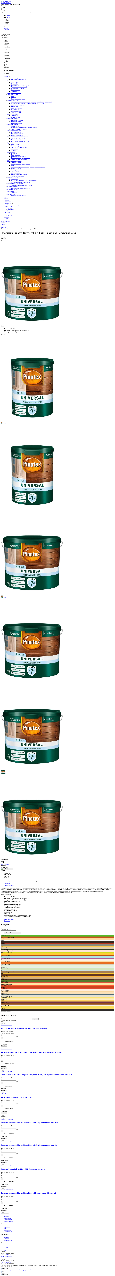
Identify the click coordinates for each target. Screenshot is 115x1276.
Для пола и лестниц (16, 123)
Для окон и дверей (16, 121)
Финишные (14, 192)
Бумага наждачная (16, 162)
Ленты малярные (16, 173)
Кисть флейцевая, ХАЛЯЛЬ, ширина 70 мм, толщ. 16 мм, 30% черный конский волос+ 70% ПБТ (36, 1075)
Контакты (7, 214)
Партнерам (7, 207)
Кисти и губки (15, 171)
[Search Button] (30, 12)
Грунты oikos (14, 84)
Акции (6, 198)
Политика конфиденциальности (10, 1270)
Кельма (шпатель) (16, 170)
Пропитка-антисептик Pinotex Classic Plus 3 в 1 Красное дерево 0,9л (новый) (28, 1193)
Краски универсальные (14, 130)
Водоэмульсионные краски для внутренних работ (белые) (27, 103)
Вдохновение (8, 203)
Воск (12, 96)
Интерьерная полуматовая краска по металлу (24, 127)
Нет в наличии (5, 864)
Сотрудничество (8, 1221)
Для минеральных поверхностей (20, 85)
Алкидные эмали (16, 132)
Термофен (14, 150)
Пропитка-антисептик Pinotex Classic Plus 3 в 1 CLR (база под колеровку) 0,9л (29, 1123)
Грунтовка (10, 81)
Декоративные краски (17, 133)
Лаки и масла (11, 152)
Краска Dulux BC (16, 111)
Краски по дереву (12, 118)
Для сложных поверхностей (19, 87)
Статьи (6, 218)
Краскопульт (11, 143)
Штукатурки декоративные (18, 195)
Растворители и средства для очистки (21, 185)
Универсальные (15, 90)
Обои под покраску (13, 179)
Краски (6, 1228)
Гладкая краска (15, 126)
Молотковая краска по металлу (20, 129)
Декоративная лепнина (14, 93)
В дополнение (15, 144)
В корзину (3, 1045)
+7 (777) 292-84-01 (6, 1254)
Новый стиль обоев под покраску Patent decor (24, 180)
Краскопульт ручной (16, 146)
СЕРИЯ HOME (15, 117)
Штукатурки (11, 194)
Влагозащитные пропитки (18, 79)
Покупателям (8, 1219)
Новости (6, 217)
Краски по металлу (12, 124)
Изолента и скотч (16, 168)
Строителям (10, 211)
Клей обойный (15, 115)
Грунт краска (14, 82)
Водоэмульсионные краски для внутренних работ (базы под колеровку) (31, 102)
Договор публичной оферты (27, 1270)
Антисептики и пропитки (14, 78)
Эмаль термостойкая (17, 139)
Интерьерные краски (13, 100)
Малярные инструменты (14, 161)
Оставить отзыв (8, 215)
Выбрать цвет (8, 869)
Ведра (12, 165)
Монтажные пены (12, 177)
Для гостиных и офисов (17, 105)
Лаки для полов (15, 155)
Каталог (6, 76)
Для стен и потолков (17, 135)
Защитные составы (12, 94)
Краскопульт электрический (19, 147)
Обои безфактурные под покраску (20, 182)
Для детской (14, 106)
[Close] (1, 928)
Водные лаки (14, 153)
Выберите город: (5, 34)
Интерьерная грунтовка (17, 88)
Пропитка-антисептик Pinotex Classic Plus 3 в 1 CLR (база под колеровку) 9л (29, 1145)
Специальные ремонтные (18, 138)
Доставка (6, 1237)
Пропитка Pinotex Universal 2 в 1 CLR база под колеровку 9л (23, 1169)
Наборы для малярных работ (19, 174)
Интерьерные (15, 109)
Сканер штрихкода (6, 221)
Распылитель (14, 149)
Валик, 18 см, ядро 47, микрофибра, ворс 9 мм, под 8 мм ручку (24, 1028)
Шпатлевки (10, 191)
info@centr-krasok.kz (6, 1256)
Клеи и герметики (12, 114)
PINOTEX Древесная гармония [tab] (12, 932)
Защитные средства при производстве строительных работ (28, 167)
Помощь (6, 200)
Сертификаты (8, 1240)
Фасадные (14, 91)
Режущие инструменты (17, 176)
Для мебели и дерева (17, 120)
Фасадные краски (12, 189)
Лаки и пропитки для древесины (20, 158)
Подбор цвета (8, 206)
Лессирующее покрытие (18, 99)
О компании (7, 1218)
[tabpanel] (57, 973)
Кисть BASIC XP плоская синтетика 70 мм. (16, 1097)
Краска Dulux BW (16, 112)
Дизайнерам (10, 209)
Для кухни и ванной (16, 108)
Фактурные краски (12, 186)
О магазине (7, 201)
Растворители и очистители (15, 183)
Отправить (35, 1018)
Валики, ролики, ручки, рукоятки (20, 164)
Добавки (13, 97)
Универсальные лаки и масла (19, 159)
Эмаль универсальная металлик (20, 141)
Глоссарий (7, 212)
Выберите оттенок (6, 1011)
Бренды (6, 197)
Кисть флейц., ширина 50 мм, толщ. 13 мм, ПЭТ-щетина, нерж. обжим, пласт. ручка (31, 1052)
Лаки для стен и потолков (18, 156)
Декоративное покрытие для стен (20, 188)
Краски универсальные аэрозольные (17, 136)
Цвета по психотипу (13, 204)
